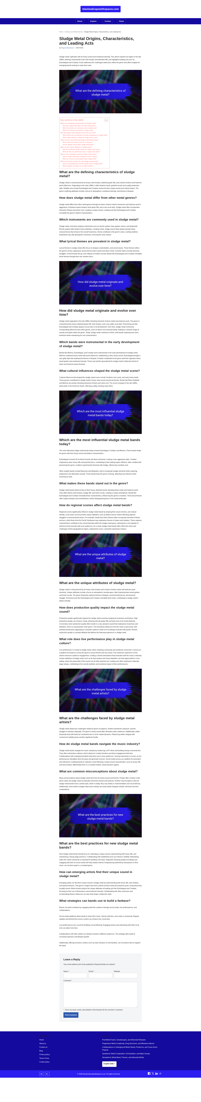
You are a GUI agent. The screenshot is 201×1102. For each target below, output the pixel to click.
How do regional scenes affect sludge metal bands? (78, 144)
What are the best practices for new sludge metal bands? (79, 161)
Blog (41, 1051)
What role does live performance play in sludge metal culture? (81, 152)
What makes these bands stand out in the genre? (78, 142)
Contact (108, 21)
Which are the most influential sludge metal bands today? (79, 140)
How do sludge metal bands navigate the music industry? (80, 156)
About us (42, 1043)
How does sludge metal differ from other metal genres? (79, 126)
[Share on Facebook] (149, 1074)
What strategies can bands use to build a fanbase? (78, 166)
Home (121, 21)
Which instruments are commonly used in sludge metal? (80, 128)
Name (66, 971)
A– (47, 1074)
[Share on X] (153, 1074)
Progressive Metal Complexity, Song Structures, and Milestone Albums (128, 1043)
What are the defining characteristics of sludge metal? (78, 123)
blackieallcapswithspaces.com (100, 9)
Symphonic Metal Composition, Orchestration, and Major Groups (126, 1054)
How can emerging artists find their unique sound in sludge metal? (83, 163)
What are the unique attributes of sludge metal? (76, 147)
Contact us (43, 1047)
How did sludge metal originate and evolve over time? (78, 133)
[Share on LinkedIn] (156, 1074)
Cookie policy (44, 1062)
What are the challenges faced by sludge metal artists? (78, 154)
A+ (42, 1074)
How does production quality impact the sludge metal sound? (81, 149)
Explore (93, 21)
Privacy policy (44, 1054)
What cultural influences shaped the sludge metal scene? (80, 137)
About (79, 21)
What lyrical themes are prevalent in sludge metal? (78, 130)
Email (91, 971)
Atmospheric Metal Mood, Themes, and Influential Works (123, 1057)
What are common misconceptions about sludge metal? (79, 159)
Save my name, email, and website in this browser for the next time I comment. (94, 1010)
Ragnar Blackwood (67, 48)
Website (117, 971)
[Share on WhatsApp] (160, 1074)
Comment (67, 980)
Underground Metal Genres (74, 32)
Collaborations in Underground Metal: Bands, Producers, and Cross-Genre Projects (129, 1048)
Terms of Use (44, 1058)
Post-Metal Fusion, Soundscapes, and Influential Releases (124, 1040)
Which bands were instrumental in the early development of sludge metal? (85, 135)
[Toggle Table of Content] (105, 120)
